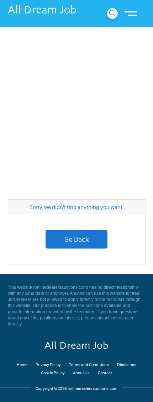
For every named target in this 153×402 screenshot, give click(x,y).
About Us (81, 372)
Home (22, 364)
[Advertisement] (76, 108)
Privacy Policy (48, 364)
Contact (105, 372)
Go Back (76, 239)
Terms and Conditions (89, 364)
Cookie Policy (53, 372)
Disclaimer (127, 364)
